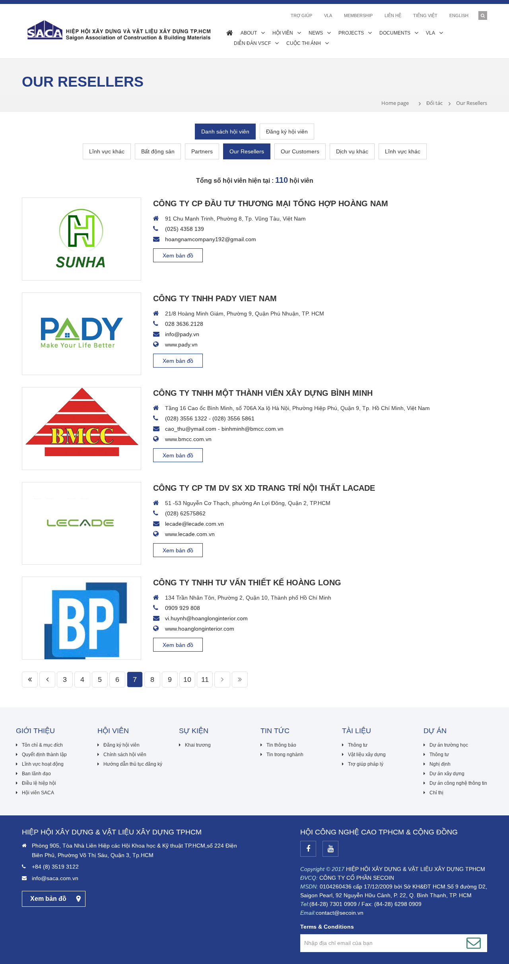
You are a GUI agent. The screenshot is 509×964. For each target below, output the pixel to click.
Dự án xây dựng (446, 773)
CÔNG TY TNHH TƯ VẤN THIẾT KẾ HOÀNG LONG (247, 582)
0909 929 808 (182, 608)
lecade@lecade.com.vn (194, 524)
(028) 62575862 (185, 513)
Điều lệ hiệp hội (39, 783)
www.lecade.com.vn (190, 534)
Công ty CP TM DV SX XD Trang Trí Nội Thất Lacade (264, 488)
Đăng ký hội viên (287, 131)
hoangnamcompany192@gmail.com (210, 239)
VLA (328, 15)
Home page (395, 102)
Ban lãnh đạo (36, 773)
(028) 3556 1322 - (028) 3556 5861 (209, 418)
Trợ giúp (301, 15)
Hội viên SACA (38, 793)
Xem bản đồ (178, 255)
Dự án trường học (448, 745)
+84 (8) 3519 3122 (55, 866)
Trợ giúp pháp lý (365, 764)
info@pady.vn (182, 334)
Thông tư (357, 745)
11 (205, 679)
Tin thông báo (281, 745)
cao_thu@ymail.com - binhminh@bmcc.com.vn (224, 429)
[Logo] (118, 29)
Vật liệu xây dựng (367, 754)
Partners (202, 151)
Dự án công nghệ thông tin (458, 783)
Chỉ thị (436, 793)
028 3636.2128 (184, 324)
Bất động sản (158, 151)
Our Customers (300, 151)
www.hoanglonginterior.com (199, 628)
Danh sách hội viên (225, 131)
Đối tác (434, 102)
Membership (358, 15)
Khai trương (198, 745)
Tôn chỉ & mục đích (42, 745)
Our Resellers (246, 151)
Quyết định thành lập (44, 754)
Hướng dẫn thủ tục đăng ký (132, 764)
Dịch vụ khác (352, 151)
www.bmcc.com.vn (188, 439)
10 (187, 679)
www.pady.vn (181, 344)
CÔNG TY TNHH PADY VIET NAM (215, 298)
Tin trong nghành (284, 754)
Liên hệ (393, 15)
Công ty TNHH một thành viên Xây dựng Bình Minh (263, 393)
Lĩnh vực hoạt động (43, 764)
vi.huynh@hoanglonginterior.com (206, 618)
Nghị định (440, 764)
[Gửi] (473, 942)
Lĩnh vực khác (106, 151)
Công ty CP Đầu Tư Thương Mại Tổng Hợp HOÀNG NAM (270, 203)
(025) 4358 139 (184, 229)
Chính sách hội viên (124, 754)
